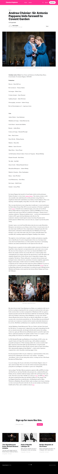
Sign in (46, 2)
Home (25, 2)
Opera (10, 10)
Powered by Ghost (52, 465)
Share (47, 26)
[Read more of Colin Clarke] (10, 26)
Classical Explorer (5, 465)
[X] (29, 464)
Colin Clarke (15, 25)
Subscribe (52, 2)
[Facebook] (31, 464)
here (37, 375)
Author (30, 2)
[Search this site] (43, 2)
